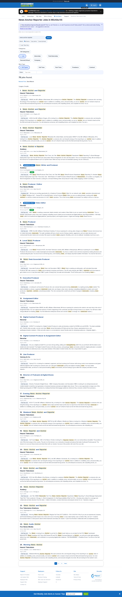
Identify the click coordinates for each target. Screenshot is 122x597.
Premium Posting (42, 577)
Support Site (23, 582)
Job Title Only (25, 45)
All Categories (24, 51)
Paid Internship (53, 56)
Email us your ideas (25, 28)
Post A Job (41, 574)
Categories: (22, 48)
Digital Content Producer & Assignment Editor (42, 336)
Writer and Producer (47, 165)
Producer (29, 222)
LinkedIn (58, 577)
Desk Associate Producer (36, 259)
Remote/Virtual (25, 60)
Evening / (36, 394)
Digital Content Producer (33, 317)
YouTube (58, 574)
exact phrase (42, 41)
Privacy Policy (77, 579)
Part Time (58, 67)
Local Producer (31, 241)
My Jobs (38, 16)
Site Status (76, 574)
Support (66, 16)
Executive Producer (31, 278)
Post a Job (66, 1)
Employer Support (42, 582)
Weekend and (39, 412)
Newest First (22, 81)
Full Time (41, 67)
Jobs (23, 16)
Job (23, 56)
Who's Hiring (47, 16)
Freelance (75, 67)
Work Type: (22, 64)
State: (21, 72)
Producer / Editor (32, 184)
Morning (32, 545)
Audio (32, 524)
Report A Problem (24, 574)
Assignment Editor (30, 298)
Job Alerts (58, 16)
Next (65, 563)
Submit (86, 594)
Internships (30, 16)
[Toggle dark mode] (86, 5)
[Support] (100, 5)
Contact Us (23, 584)
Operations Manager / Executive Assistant (52, 10)
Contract (92, 67)
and (33, 91)
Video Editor (41, 203)
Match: (21, 41)
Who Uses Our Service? (44, 579)
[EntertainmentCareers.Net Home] (27, 5)
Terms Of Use (77, 577)
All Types (25, 67)
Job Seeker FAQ (24, 577)
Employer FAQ (23, 579)
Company (37, 60)
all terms (27, 41)
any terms (34, 41)
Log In (94, 5)
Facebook (58, 579)
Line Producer (29, 354)
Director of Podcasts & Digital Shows (38, 375)
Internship (37, 56)
